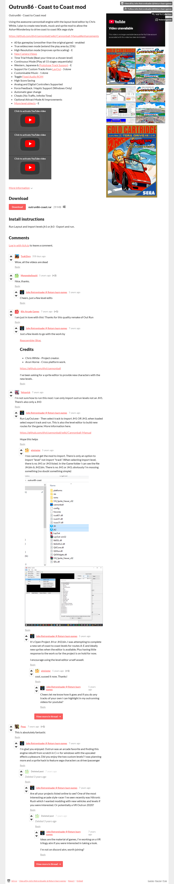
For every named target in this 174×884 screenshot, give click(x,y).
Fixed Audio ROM (32, 76)
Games (151, 881)
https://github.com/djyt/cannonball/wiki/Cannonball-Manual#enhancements (54, 36)
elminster (35, 450)
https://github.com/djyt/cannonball (40, 368)
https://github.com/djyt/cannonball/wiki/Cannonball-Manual (55, 432)
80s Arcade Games (30, 311)
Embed (80, 881)
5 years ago (45, 275)
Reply (17, 267)
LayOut (56, 69)
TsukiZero (26, 256)
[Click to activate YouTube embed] (30, 120)
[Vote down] (11, 260)
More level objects (25, 103)
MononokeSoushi (29, 275)
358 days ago (39, 256)
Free (165, 881)
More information (19, 187)
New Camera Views (25, 53)
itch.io (14, 881)
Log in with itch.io (19, 245)
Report (71, 881)
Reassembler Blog (30, 340)
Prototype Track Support (53, 65)
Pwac (23, 726)
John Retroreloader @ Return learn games (46, 292)
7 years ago (46, 311)
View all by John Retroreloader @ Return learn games (42, 881)
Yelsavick (25, 392)
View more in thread (47, 716)
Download (17, 207)
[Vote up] (11, 256)
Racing (158, 881)
